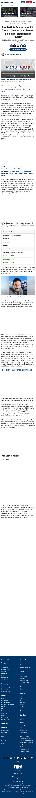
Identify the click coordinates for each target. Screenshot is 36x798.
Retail (3, 715)
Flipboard (18, 758)
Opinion (23, 715)
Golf (21, 709)
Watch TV (29, 2)
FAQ (21, 734)
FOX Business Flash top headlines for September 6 (16, 79)
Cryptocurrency (5, 702)
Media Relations (24, 736)
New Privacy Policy (18, 773)
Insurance (4, 673)
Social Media (23, 676)
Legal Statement (25, 787)
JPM (12, 249)
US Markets (4, 700)
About (22, 723)
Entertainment (5, 730)
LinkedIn (21, 758)
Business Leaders (6, 711)
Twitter (14, 45)
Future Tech (23, 685)
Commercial (23, 665)
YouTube (14, 758)
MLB (21, 700)
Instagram (11, 758)
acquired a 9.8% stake (18, 398)
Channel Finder (24, 726)
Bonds (3, 706)
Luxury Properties (25, 667)
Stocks (3, 698)
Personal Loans (5, 669)
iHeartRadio (18, 761)
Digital (22, 674)
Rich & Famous (5, 732)
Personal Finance (7, 660)
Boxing (22, 704)
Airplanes (4, 739)
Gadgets (22, 678)
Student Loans (5, 665)
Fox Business (7, 2)
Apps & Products (24, 751)
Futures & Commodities (7, 704)
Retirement (4, 677)
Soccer (22, 706)
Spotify (32, 758)
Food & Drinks (5, 741)
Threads (18, 45)
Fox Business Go (24, 749)
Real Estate (24, 660)
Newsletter (28, 758)
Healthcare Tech (24, 682)
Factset (17, 785)
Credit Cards (4, 667)
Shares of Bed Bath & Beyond (10, 96)
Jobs (21, 728)
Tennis (22, 711)
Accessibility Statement (26, 742)
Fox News (22, 745)
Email (24, 45)
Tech (22, 671)
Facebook (11, 45)
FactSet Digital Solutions (14, 787)
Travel (3, 734)
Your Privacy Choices (19, 776)
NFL (21, 696)
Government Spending (7, 687)
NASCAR (22, 702)
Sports (22, 693)
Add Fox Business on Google (19, 49)
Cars (2, 736)
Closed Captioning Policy (27, 740)
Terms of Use (24, 730)
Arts (2, 743)
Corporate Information (26, 738)
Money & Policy (5, 689)
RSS (25, 758)
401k (2, 675)
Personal (22, 663)
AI (20, 687)
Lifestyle (4, 727)
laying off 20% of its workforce (17, 181)
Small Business (5, 691)
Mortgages (4, 663)
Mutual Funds (5, 719)
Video (22, 719)
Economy (4, 684)
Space (22, 689)
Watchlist (4, 723)
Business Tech (24, 680)
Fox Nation (23, 747)
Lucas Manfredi (10, 54)
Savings (3, 671)
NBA (21, 698)
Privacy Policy (24, 732)
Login (23, 2)
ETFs (2, 709)
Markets (18, 20)
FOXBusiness (18, 54)
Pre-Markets (4, 717)
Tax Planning (4, 680)
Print (21, 45)
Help (18, 778)
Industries (4, 713)
